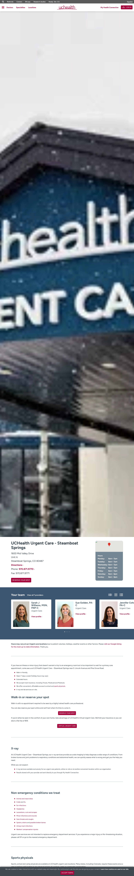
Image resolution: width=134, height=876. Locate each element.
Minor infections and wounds (26, 816)
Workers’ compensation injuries (27, 829)
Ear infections (21, 805)
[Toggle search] (3, 2)
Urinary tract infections (24, 826)
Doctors (10, 7)
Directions (16, 565)
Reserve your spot (21, 580)
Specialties (20, 7)
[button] (64, 631)
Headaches (20, 809)
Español (130, 2)
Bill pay (27, 2)
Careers (19, 2)
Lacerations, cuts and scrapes (26, 812)
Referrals (10, 2)
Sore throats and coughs (24, 819)
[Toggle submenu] (3, 7)
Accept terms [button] (67, 873)
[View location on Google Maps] (109, 546)
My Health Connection (110, 7)
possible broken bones (38, 822)
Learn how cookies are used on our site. (115, 869)
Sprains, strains (21, 822)
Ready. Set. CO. (54, 2)
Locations (32, 7)
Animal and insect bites (24, 799)
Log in (128, 7)
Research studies (40, 2)
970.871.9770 (26, 569)
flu (25, 802)
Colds (18, 802)
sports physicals (59, 686)
